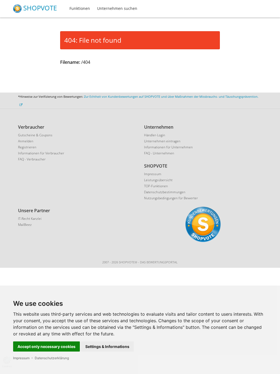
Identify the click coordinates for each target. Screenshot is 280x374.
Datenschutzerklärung (52, 358)
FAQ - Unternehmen (159, 153)
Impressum (21, 358)
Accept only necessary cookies (46, 346)
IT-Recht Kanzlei (30, 218)
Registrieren (27, 147)
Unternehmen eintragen (162, 141)
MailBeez (25, 224)
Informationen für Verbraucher (41, 153)
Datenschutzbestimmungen (164, 192)
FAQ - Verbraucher (32, 159)
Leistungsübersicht (158, 180)
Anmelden (25, 141)
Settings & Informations (107, 346)
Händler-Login (154, 135)
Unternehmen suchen (117, 8)
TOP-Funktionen (156, 186)
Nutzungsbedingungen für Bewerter (171, 198)
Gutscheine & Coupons (35, 135)
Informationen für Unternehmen (168, 147)
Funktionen (79, 8)
